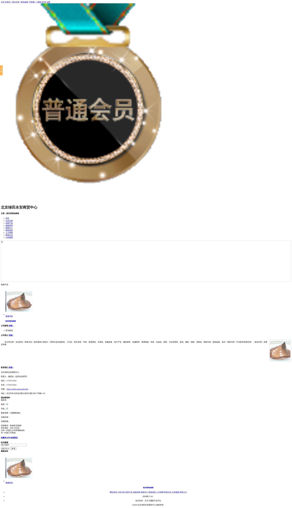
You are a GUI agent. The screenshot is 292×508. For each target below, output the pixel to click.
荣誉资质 (9, 230)
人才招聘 (9, 233)
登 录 (44, 2)
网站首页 (113, 492)
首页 (7, 218)
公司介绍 (9, 221)
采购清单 (9, 225)
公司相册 (9, 237)
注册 (48, 2)
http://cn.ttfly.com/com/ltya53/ (17, 389)
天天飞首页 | (6, 2)
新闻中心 (9, 228)
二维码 (38, 2)
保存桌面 (24, 2)
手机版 (32, 2)
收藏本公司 (5, 438)
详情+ (11, 326)
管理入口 (183, 492)
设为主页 (15, 2)
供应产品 (9, 223)
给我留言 (14, 438)
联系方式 (9, 235)
